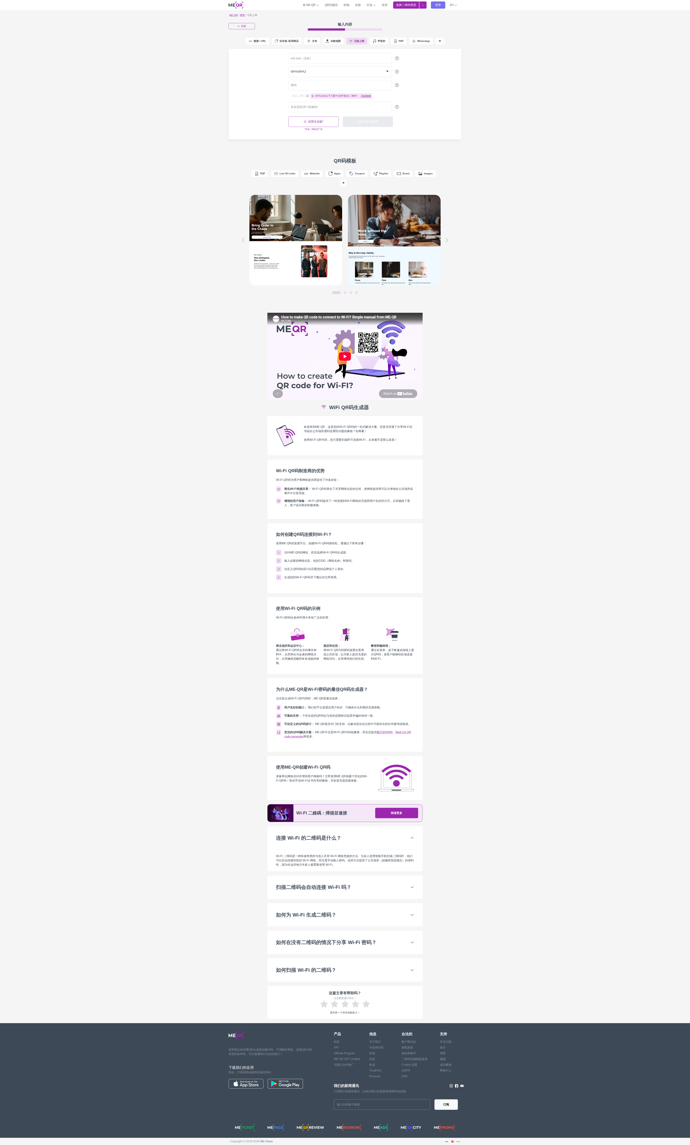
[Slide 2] (345, 292)
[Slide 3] (350, 292)
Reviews (374, 1076)
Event (406, 173)
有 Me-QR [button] (309, 4)
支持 (384, 4)
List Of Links (287, 173)
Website (315, 173)
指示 (443, 1047)
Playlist (383, 173)
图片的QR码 (385, 732)
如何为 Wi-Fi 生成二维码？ (306, 915)
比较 (358, 4)
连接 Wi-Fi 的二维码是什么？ (308, 838)
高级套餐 (366, 96)
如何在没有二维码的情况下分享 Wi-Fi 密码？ (326, 942)
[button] (453, 5)
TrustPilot (375, 1070)
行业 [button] (370, 4)
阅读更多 (396, 812)
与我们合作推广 (344, 1064)
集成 (372, 1064)
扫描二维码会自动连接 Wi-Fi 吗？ (313, 887)
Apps (337, 173)
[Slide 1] (336, 292)
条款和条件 (409, 1053)
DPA (405, 1076)
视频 (443, 1059)
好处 (337, 1041)
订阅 (446, 1104)
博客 (443, 1053)
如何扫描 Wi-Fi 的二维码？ (306, 970)
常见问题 (445, 1041)
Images (428, 173)
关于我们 (375, 1041)
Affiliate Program (344, 1053)
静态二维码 (298, 95)
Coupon (360, 173)
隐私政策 (407, 1047)
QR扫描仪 (331, 4)
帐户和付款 (409, 1041)
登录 (438, 4)
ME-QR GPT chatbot (347, 1059)
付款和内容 (376, 1047)
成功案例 (445, 1064)
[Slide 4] (356, 292)
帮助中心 (445, 1070)
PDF (262, 173)
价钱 (346, 4)
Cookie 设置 (409, 1064)
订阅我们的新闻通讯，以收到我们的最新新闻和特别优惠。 (371, 1091)
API (336, 1047)
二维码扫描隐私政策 (414, 1059)
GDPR (406, 1070)
